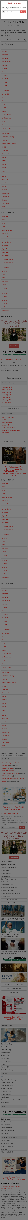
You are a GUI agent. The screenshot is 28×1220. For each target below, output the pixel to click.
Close (23, 17)
